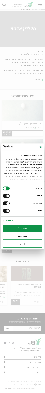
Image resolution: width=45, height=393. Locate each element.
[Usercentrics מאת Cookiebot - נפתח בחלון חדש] (13, 146)
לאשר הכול (22, 228)
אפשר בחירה (22, 236)
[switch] (7, 196)
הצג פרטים (10, 220)
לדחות (22, 244)
